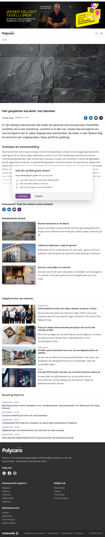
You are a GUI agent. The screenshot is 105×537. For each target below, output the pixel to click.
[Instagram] (15, 473)
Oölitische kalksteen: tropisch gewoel (57, 245)
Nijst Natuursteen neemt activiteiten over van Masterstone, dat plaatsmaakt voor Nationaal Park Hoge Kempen (50, 405)
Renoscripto (59, 488)
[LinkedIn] (4, 473)
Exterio (57, 491)
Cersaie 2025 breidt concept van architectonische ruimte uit (69, 372)
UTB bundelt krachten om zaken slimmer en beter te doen (67, 308)
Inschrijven (23, 196)
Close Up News (61, 498)
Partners (5, 491)
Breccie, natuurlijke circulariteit (54, 267)
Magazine (6, 488)
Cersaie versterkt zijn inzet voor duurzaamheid (24, 414)
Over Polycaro (8, 519)
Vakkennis (6, 501)
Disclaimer (79, 533)
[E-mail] (96, 118)
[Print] (101, 118)
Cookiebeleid (53, 533)
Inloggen (39, 196)
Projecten (6, 495)
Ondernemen (43, 306)
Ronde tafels (7, 498)
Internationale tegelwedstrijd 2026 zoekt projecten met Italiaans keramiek (38, 436)
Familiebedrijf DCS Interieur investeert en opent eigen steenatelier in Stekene (39, 421)
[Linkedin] (91, 118)
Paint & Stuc (59, 495)
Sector (40, 369)
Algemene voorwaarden (35, 533)
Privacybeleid (66, 533)
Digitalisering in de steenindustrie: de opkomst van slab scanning (33, 429)
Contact (5, 512)
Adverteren (7, 516)
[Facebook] (86, 118)
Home (4, 40)
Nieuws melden (9, 523)
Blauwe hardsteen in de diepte (53, 223)
